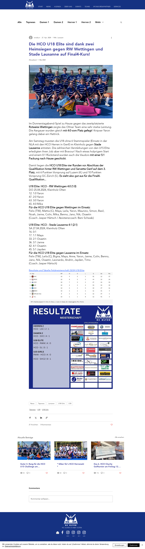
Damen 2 (58, 22)
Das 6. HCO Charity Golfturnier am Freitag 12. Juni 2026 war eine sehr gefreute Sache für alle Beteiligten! (106, 465)
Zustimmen (134, 545)
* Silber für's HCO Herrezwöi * (70, 465)
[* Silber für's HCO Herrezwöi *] (70, 450)
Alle (20, 22)
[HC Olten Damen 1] (73, 532)
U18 (70, 403)
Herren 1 (72, 22)
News (32, 403)
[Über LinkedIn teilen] (41, 418)
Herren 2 (86, 22)
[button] (121, 22)
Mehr (98, 22)
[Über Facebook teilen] (30, 418)
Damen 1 (44, 22)
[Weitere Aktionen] (111, 37)
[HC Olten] (68, 532)
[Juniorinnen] (84, 532)
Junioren (51, 403)
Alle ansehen (119, 437)
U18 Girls (61, 403)
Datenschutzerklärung (13, 546)
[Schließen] (142, 545)
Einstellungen (119, 545)
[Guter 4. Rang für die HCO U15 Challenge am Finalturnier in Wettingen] (34, 450)
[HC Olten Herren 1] (79, 532)
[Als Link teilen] (47, 418)
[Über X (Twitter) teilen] (35, 418)
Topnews (30, 22)
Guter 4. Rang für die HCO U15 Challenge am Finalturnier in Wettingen (32, 465)
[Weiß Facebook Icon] (62, 532)
